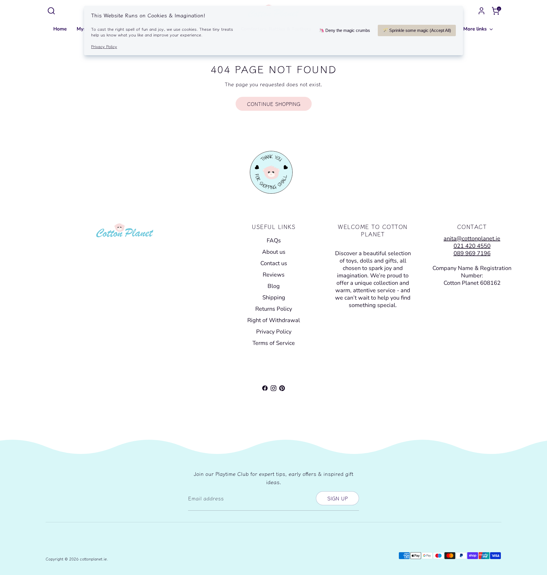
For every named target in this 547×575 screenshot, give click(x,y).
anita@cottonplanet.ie (472, 238)
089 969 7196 (472, 253)
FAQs (274, 240)
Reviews (274, 275)
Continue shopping (273, 103)
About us (273, 252)
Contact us (273, 263)
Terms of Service (273, 343)
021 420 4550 (472, 246)
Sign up (337, 498)
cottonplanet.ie (93, 559)
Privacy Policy (273, 331)
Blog (274, 286)
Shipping (273, 297)
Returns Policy (273, 309)
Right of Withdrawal (273, 320)
